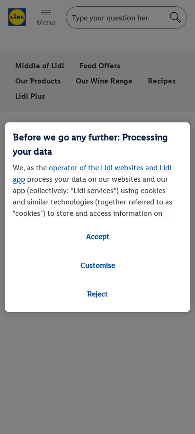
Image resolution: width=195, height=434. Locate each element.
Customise (97, 265)
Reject (97, 293)
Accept (97, 236)
